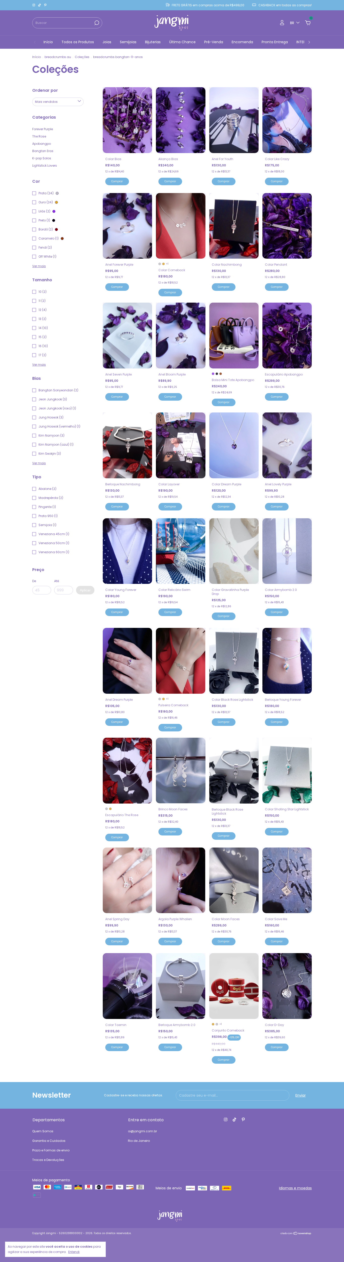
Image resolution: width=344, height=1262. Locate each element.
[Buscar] (96, 23)
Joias (106, 41)
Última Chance (182, 41)
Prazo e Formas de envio (51, 1150)
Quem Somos (42, 1131)
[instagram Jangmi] (34, 5)
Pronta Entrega (275, 41)
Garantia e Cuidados (48, 1141)
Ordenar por (45, 90)
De (34, 581)
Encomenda (242, 41)
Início (48, 41)
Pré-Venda (213, 41)
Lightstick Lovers (44, 165)
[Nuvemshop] (296, 1233)
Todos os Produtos (77, 41)
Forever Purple (42, 129)
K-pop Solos (41, 158)
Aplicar (85, 590)
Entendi (74, 1252)
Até (56, 581)
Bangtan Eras (42, 151)
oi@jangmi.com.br (142, 1131)
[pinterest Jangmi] (45, 5)
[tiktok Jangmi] (40, 5)
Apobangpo (41, 144)
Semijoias (128, 41)
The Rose (39, 136)
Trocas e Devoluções (48, 1160)
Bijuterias (153, 41)
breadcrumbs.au (58, 57)
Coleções (82, 57)
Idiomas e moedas (295, 1188)
